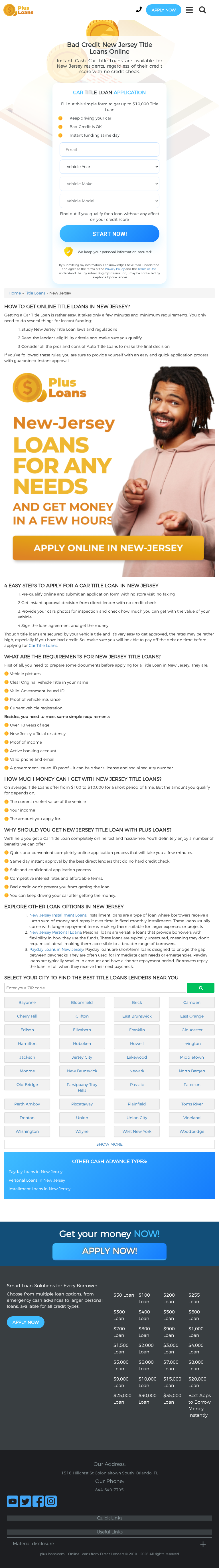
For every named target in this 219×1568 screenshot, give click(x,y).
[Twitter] (25, 1501)
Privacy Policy (115, 269)
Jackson (27, 1057)
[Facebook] (38, 1501)
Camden (191, 1002)
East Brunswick (137, 1016)
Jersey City (82, 1057)
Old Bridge (27, 1084)
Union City (137, 1117)
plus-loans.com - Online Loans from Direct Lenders (82, 1554)
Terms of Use (147, 269)
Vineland (192, 1117)
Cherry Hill (27, 1016)
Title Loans (35, 293)
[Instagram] (51, 1501)
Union (82, 1117)
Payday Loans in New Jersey (56, 949)
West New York (137, 1131)
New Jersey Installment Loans (57, 915)
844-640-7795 (109, 1489)
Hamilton (27, 1043)
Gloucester (192, 1029)
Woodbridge (192, 1131)
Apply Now (26, 1322)
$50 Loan (123, 1295)
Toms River (192, 1104)
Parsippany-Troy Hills (82, 1087)
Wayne (82, 1131)
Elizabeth (82, 1029)
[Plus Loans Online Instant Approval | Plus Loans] (20, 9)
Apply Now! (109, 1251)
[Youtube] (12, 1501)
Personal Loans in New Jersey (37, 1180)
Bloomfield (82, 1002)
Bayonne (27, 1002)
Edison (27, 1029)
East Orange (192, 1016)
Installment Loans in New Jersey (39, 1188)
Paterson (192, 1084)
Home (15, 293)
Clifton (82, 1016)
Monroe (27, 1070)
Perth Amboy (27, 1104)
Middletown (192, 1057)
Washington (27, 1131)
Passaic (137, 1084)
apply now (164, 10)
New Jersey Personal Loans (55, 932)
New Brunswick (82, 1070)
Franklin (137, 1029)
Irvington (192, 1043)
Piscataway (82, 1104)
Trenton (27, 1117)
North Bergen (192, 1070)
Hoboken (82, 1043)
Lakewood (137, 1057)
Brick (137, 1002)
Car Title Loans (43, 645)
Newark (136, 1070)
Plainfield (137, 1104)
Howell (137, 1043)
